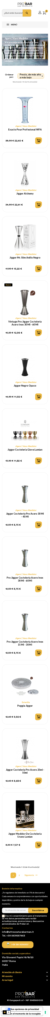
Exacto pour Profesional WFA (25, 129)
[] (38, 140)
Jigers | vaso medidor (26, 126)
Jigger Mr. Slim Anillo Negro (25, 257)
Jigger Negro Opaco (25, 385)
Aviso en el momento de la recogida (22, 1013)
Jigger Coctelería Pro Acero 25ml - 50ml (25, 771)
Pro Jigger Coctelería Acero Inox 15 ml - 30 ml (25, 643)
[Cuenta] (39, 13)
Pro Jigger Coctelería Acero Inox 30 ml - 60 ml (25, 579)
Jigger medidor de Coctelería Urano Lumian (25, 835)
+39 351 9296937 (20, 945)
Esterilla (26, 702)
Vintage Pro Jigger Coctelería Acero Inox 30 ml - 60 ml (25, 323)
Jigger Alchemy (25, 193)
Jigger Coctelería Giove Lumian (25, 449)
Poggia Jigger (25, 705)
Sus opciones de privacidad (24, 1009)
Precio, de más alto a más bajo (32, 76)
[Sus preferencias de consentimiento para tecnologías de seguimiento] (45, 1012)
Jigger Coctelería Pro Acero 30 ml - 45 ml (25, 515)
